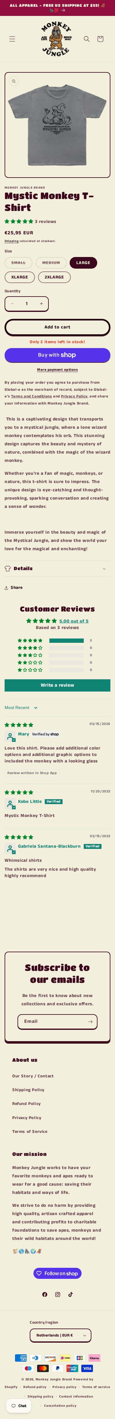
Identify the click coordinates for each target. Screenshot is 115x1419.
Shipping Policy (28, 1090)
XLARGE (19, 277)
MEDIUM (54, 264)
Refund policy (35, 1387)
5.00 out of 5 (74, 621)
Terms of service (96, 1387)
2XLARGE (54, 277)
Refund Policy (26, 1104)
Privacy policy (64, 1387)
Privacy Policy (26, 1118)
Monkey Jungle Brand (54, 1379)
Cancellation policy (60, 1405)
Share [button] (17, 588)
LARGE (83, 263)
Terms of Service (30, 1132)
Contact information (76, 1396)
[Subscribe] (90, 1021)
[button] (12, 39)
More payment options (57, 369)
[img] (19, 725)
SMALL (22, 264)
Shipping (12, 241)
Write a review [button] (57, 685)
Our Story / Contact (33, 1076)
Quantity (13, 291)
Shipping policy (41, 1396)
